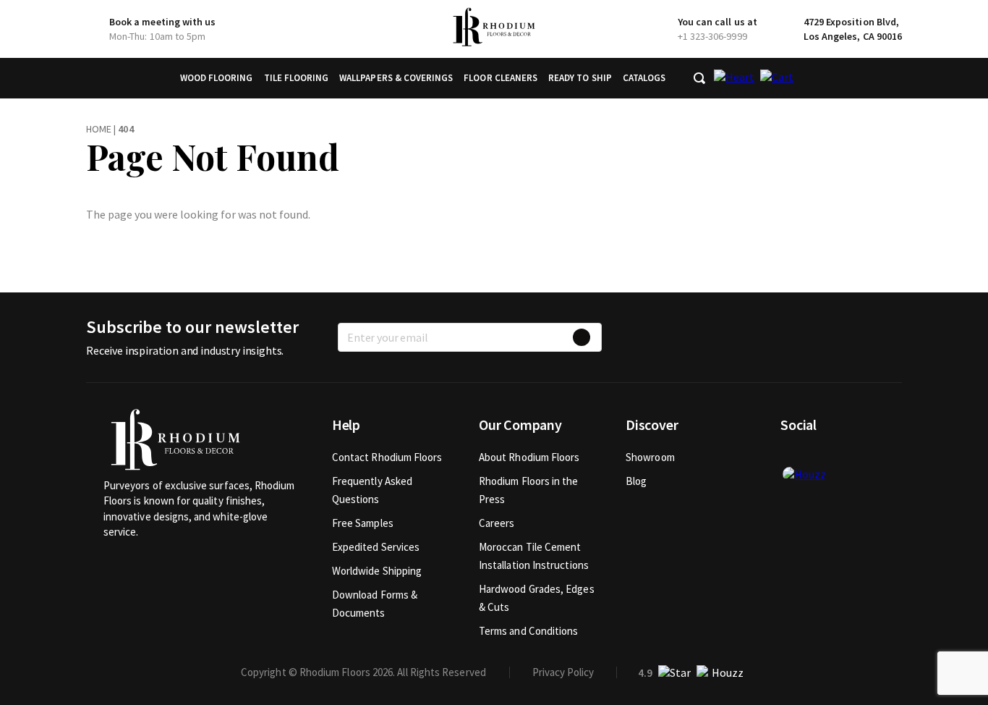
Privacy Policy (563, 672)
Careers (497, 523)
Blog (636, 481)
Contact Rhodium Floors (387, 457)
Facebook (791, 456)
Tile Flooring (296, 78)
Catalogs (644, 78)
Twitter (815, 456)
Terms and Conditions (529, 631)
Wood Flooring (216, 78)
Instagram (839, 456)
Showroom (650, 457)
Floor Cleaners (500, 78)
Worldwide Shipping (377, 571)
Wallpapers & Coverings (396, 78)
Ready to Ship (580, 78)
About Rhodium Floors (529, 457)
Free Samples (362, 523)
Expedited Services (376, 547)
